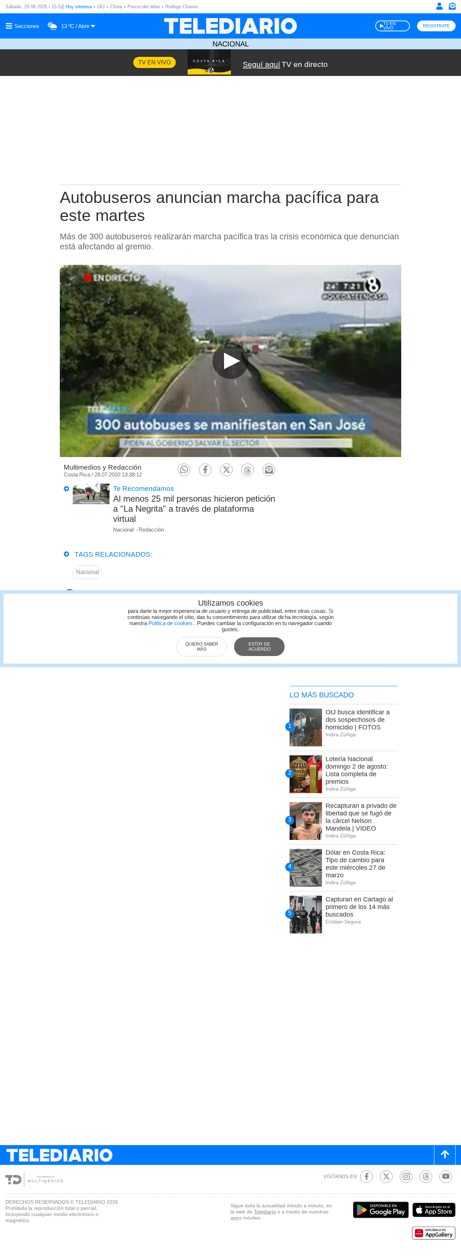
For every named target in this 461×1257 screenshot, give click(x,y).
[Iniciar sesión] (439, 6)
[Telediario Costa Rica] (230, 26)
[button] (184, 470)
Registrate (436, 25)
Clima (116, 6)
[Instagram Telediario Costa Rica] (406, 1176)
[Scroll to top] (445, 1155)
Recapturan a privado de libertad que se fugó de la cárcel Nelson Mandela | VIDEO (361, 817)
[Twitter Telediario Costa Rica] (386, 1176)
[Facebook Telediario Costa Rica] (366, 1176)
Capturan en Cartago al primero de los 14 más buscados (359, 907)
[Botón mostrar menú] (23, 26)
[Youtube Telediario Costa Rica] (445, 1176)
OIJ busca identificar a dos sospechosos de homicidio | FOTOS (358, 720)
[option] (230, 361)
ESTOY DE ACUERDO (259, 647)
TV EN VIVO (389, 26)
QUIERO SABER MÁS (201, 647)
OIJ (101, 6)
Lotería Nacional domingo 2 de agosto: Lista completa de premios (357, 770)
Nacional (230, 44)
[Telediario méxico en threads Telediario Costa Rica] (426, 1176)
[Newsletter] (452, 8)
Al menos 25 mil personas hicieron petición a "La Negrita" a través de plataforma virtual (194, 509)
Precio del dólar (143, 6)
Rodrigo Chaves (181, 6)
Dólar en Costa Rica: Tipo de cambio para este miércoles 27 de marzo (355, 864)
